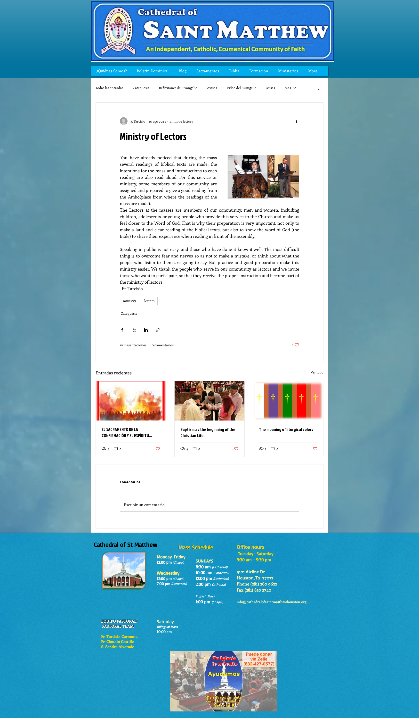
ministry (129, 300)
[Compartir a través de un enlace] (157, 330)
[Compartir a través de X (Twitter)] (134, 330)
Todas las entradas (109, 87)
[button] (317, 88)
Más (288, 87)
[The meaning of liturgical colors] (288, 401)
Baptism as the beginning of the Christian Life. (207, 432)
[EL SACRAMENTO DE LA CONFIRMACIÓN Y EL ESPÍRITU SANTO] (131, 401)
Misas (270, 87)
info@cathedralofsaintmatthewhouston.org (271, 601)
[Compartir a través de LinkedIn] (146, 330)
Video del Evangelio (242, 87)
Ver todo (317, 372)
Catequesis (141, 87)
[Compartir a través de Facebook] (122, 330)
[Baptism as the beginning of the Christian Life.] (210, 401)
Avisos (212, 87)
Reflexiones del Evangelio (178, 87)
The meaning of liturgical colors (286, 429)
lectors (149, 300)
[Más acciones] (296, 121)
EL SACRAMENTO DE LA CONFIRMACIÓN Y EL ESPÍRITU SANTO (125, 432)
